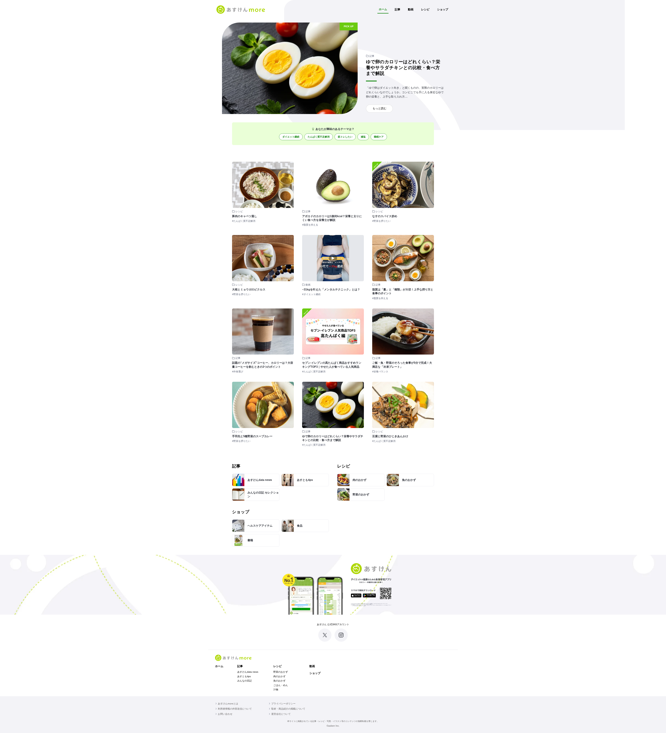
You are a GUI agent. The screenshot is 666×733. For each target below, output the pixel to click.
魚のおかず (279, 680)
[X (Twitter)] (324, 635)
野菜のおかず (280, 671)
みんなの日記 (244, 680)
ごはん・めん (280, 685)
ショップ (442, 9)
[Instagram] (341, 635)
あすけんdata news (247, 671)
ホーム (383, 9)
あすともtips (244, 676)
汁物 (275, 689)
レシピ (425, 9)
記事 (397, 9)
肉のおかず (279, 676)
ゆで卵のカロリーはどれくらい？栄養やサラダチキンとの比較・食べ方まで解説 (403, 67)
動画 (410, 9)
